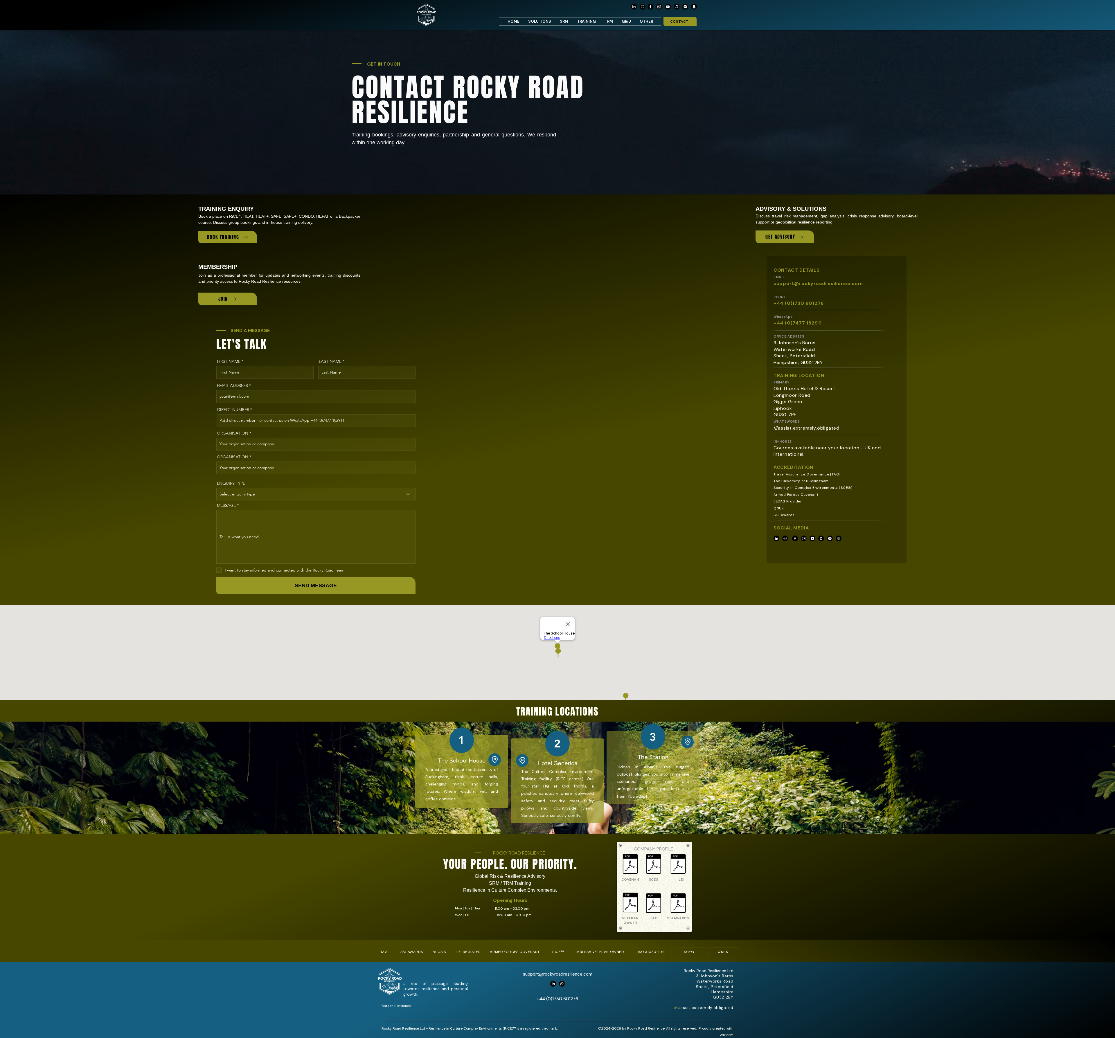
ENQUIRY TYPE (231, 483)
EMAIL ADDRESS (232, 385)
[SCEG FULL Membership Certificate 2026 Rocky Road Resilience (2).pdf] (653, 865)
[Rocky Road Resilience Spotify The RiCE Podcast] (685, 7)
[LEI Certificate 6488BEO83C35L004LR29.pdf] (678, 865)
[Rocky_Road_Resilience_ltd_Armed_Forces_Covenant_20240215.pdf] (630, 865)
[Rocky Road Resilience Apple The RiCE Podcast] (676, 7)
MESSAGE (226, 505)
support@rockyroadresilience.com (818, 283)
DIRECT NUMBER (233, 410)
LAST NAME (330, 361)
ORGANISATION (232, 433)
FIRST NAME (228, 361)
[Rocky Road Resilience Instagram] (659, 7)
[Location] (522, 760)
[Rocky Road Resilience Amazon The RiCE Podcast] (694, 7)
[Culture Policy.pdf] (630, 903)
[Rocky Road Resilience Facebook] (650, 7)
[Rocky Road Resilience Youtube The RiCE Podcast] (668, 7)
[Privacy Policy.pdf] (678, 904)
